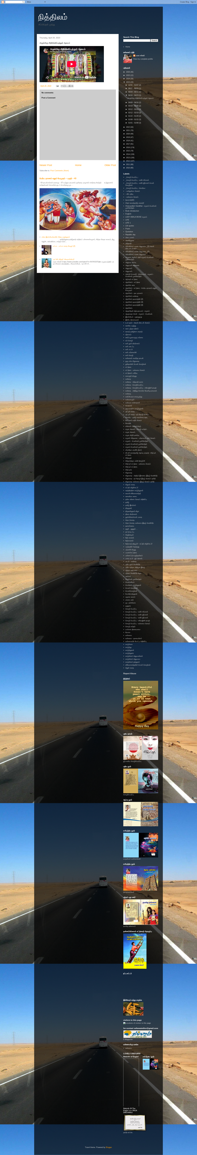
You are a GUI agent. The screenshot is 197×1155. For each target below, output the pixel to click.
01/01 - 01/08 (133, 123)
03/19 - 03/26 (133, 106)
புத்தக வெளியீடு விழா (133, 573)
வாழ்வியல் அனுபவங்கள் (134, 656)
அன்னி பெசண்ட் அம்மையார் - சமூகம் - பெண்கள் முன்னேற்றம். (139, 275)
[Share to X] (67, 86)
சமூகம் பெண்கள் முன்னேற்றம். (136, 447)
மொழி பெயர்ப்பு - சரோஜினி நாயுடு (137, 621)
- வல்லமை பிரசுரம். (132, 197)
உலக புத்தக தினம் (131, 329)
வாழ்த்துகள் (129, 650)
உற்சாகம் (128, 335)
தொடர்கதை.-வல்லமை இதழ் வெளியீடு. (139, 523)
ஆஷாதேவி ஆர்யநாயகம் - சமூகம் (137, 311)
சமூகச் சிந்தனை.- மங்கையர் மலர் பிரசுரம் (140, 438)
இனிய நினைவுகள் (132, 320)
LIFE (127, 220)
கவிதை (128, 379)
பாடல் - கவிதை (131, 561)
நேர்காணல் (129, 541)
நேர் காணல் (129, 538)
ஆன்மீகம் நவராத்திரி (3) (134, 302)
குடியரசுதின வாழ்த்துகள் (134, 409)
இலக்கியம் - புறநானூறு (133, 317)
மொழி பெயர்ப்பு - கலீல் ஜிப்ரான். (136, 618)
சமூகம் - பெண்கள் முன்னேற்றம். (137, 441)
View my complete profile (143, 59)
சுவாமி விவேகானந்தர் (133, 493)
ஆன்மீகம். (129, 308)
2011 (128, 164)
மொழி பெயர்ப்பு (131, 609)
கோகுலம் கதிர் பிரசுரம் (133, 420)
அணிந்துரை (129, 240)
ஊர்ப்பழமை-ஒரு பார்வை (134, 338)
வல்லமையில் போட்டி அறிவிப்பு (136, 641)
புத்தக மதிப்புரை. (131, 570)
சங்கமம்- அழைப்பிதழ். (133, 426)
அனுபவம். (129, 271)
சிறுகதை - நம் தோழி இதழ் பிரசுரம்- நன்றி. (140, 479)
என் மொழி (129, 355)
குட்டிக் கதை (130, 412)
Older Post (110, 165)
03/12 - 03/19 (133, 109)
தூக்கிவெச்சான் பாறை (133, 517)
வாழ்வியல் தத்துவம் (132, 662)
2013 (128, 158)
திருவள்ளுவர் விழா (132, 511)
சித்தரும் (128, 458)
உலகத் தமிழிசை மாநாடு (133, 332)
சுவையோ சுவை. (131, 496)
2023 (128, 82)
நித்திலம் (52, 16)
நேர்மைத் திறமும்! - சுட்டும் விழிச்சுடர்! (138, 544)
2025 (128, 75)
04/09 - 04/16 (133, 102)
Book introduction (132, 211)
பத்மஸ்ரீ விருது (130, 550)
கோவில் (128, 423)
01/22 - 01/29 (133, 116)
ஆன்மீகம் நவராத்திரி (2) (134, 299)
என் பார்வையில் (131, 352)
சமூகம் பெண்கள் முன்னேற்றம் (136, 444)
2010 (128, 168)
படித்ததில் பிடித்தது (132, 547)
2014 (128, 154)
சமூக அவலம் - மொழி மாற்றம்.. (136, 429)
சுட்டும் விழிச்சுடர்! (131, 488)
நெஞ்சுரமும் (129, 535)
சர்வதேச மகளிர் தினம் (133, 450)
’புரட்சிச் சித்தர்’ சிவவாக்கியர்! (63, 259)
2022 (128, 127)
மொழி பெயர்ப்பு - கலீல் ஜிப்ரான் (136, 615)
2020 (128, 134)
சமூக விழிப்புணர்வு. (132, 435)
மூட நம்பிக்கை (130, 603)
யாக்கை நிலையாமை (132, 629)
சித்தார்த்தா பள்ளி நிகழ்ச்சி (135, 461)
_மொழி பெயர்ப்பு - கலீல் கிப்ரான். (137, 180)
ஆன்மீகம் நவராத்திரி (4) (134, 305)
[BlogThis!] (64, 86)
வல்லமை (128, 635)
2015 (128, 151)
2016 (128, 147)
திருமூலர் (128, 508)
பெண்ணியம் (129, 582)
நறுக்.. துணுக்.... (131, 529)
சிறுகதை (128, 473)
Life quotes (129, 226)
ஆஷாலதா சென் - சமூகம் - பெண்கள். (139, 314)
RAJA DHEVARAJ (130, 1111)
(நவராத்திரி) (129, 200)
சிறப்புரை (128, 470)
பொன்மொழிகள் (131, 591)
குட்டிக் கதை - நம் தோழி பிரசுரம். (137, 414)
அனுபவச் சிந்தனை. (132, 265)
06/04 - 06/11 (133, 92)
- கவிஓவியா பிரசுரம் (132, 191)
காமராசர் (128, 406)
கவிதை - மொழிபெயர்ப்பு (134, 385)
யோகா (127, 632)
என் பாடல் (129, 349)
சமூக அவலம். (130, 432)
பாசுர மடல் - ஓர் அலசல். (134, 558)
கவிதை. (128, 394)
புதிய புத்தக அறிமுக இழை (135, 567)
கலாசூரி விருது (131, 376)
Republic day (130, 235)
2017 (128, 144)
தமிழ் (127, 502)
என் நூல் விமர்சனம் (132, 344)
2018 (128, 141)
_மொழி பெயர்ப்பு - (132, 177)
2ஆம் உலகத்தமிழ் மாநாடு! (134, 203)
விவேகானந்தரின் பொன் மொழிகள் (137, 665)
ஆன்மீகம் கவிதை (131, 296)
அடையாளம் (129, 238)
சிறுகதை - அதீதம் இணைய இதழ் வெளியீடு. (141, 476)
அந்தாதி (128, 243)
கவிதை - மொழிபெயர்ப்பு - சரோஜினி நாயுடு (140, 388)
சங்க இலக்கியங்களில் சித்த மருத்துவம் (56, 237)
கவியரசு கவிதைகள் (132, 403)
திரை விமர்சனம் (131, 514)
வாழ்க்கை (129, 644)
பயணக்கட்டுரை (131, 553)
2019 (128, 137)
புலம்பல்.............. (131, 576)
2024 (128, 79)
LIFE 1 (128, 223)
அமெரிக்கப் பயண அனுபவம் (135, 254)
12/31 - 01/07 (133, 85)
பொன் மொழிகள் (131, 588)
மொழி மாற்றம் (130, 626)
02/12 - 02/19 (133, 113)
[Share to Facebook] (69, 86)
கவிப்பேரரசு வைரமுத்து (133, 397)
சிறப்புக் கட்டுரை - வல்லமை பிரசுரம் (138, 464)
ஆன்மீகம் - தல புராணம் (134, 293)
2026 (128, 72)
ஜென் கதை (129, 668)
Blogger (109, 1147)
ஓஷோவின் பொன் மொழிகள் (135, 364)
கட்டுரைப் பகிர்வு (131, 373)
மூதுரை (128, 606)
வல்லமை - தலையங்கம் (133, 638)
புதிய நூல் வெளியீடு (132, 564)
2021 (128, 130)
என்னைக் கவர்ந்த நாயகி (134, 358)
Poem (127, 229)
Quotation (129, 232)
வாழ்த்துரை (129, 653)
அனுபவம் (128, 268)
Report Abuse (129, 673)
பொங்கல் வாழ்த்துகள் (133, 585)
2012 (128, 161)
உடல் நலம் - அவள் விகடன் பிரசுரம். (137, 323)
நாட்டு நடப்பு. (130, 532)
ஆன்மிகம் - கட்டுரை (132, 282)
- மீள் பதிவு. (129, 194)
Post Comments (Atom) (59, 171)
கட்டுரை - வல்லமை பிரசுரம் (135, 370)
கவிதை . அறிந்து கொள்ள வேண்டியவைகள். (141, 391)
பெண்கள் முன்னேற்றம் (133, 579)
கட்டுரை (128, 367)
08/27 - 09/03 (133, 88)
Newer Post (46, 165)
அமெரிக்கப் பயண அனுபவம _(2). (137, 251)
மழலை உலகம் (130, 597)
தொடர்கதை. (130, 520)
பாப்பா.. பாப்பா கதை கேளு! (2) (64, 246)
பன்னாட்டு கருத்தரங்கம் (134, 556)
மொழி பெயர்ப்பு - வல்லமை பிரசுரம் (137, 624)
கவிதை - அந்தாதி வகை (134, 382)
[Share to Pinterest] (72, 86)
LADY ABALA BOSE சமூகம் (136, 217)
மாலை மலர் (129, 600)
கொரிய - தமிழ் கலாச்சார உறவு (136, 417)
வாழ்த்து (128, 647)
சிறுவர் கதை (130, 485)
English (128, 214)
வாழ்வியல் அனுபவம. (133, 659)
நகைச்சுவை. (130, 526)
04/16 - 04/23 (133, 95)
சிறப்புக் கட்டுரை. (131, 467)
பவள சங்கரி (140, 55)
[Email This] (62, 86)
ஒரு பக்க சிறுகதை (132, 361)
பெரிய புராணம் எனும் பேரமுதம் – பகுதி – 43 (58, 178)
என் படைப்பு (129, 346)
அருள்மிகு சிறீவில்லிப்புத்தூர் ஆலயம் (141, 98)
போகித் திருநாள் (131, 594)
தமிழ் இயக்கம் (130, 505)
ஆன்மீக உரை (130, 285)
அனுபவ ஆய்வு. (131, 262)
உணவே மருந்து (130, 326)
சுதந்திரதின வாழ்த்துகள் (134, 490)
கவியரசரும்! (129, 400)
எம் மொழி (129, 341)
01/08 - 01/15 (133, 119)
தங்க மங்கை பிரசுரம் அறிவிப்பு (136, 499)
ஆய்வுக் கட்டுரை (131, 279)
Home (78, 165)
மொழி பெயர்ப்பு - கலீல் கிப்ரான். (136, 612)
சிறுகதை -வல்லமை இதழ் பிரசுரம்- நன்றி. (140, 482)
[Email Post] (57, 86)
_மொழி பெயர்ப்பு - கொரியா (135, 188)
